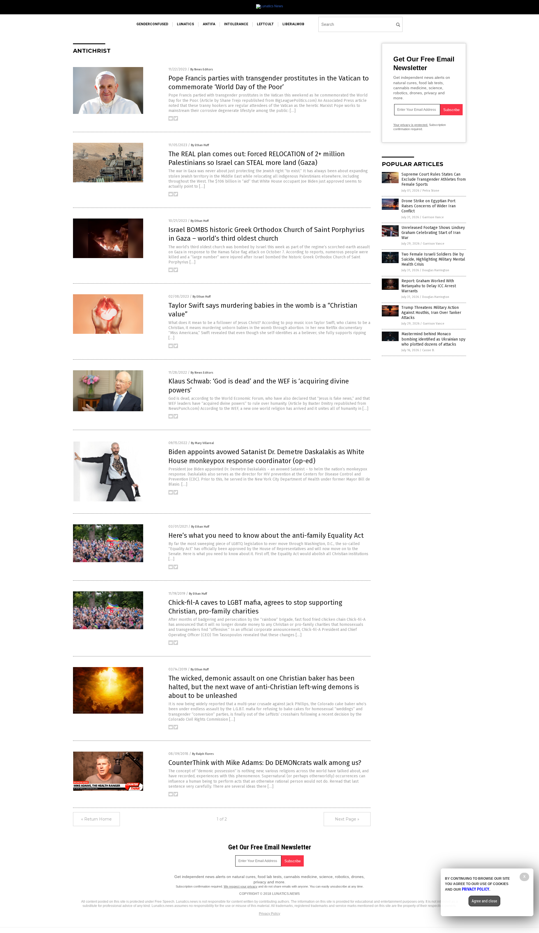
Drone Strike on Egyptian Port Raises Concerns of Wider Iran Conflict (428, 206)
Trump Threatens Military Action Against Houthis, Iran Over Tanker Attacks (431, 312)
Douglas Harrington (435, 270)
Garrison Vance (433, 217)
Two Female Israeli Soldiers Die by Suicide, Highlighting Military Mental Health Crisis (433, 259)
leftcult (265, 24)
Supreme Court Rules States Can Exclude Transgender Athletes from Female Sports (433, 179)
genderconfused (152, 24)
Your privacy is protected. (410, 125)
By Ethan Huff (200, 145)
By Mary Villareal (202, 443)
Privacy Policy (269, 914)
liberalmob (293, 24)
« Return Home (96, 819)
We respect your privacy (240, 886)
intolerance (236, 24)
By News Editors (201, 69)
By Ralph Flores (203, 754)
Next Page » (347, 819)
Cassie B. (428, 350)
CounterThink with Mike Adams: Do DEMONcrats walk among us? (264, 763)
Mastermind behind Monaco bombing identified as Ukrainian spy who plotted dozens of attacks (433, 339)
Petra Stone (430, 190)
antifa (209, 24)
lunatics (185, 24)
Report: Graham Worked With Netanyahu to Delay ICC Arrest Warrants (428, 286)
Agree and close (484, 901)
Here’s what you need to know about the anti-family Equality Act (266, 535)
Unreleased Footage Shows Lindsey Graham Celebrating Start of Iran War (433, 232)
